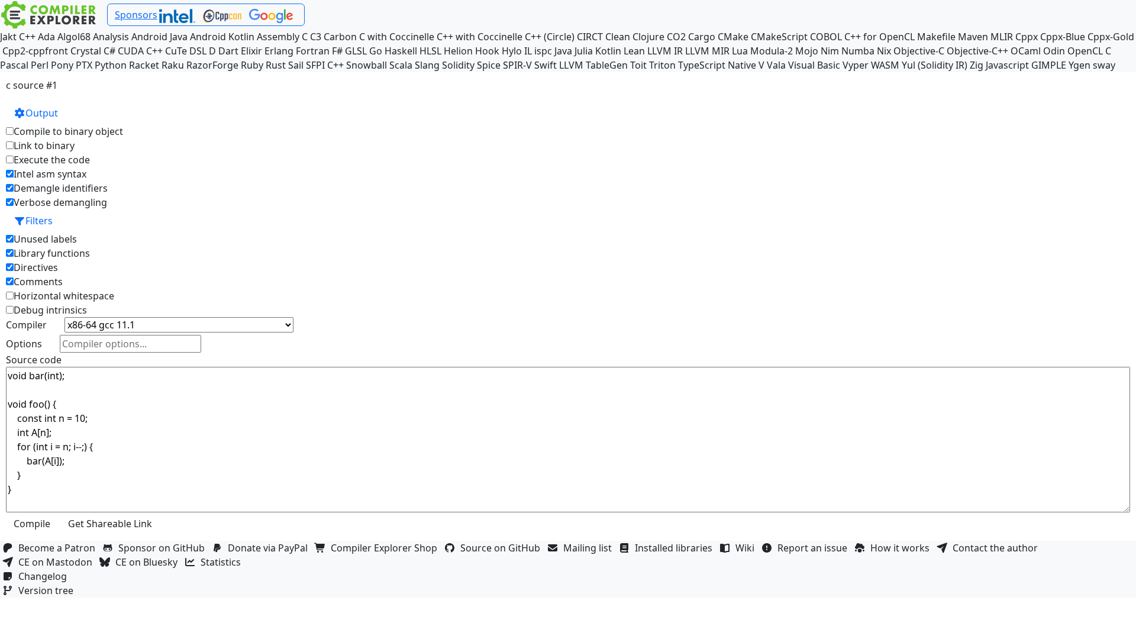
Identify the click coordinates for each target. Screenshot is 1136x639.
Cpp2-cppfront (35, 50)
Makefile (936, 36)
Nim (830, 50)
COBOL (826, 36)
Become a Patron (59, 547)
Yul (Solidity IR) (934, 65)
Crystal (85, 50)
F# (337, 50)
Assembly (278, 36)
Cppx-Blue (1062, 36)
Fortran (313, 50)
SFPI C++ (325, 65)
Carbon (340, 36)
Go (375, 50)
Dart (228, 50)
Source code (34, 359)
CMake (733, 36)
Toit (638, 65)
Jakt (8, 36)
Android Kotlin (222, 36)
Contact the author (998, 547)
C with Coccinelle (396, 36)
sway (1104, 65)
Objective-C (918, 50)
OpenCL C (1089, 50)
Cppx (1026, 36)
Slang (427, 65)
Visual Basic (814, 65)
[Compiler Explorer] (49, 15)
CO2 (676, 36)
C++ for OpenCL (879, 36)
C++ (27, 36)
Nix (884, 50)
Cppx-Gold (1110, 36)
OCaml (1026, 50)
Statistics (223, 562)
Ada (46, 36)
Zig (976, 65)
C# (109, 50)
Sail (296, 65)
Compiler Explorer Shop (386, 547)
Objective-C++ (977, 50)
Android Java (159, 36)
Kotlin (608, 50)
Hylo (512, 50)
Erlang (278, 50)
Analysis (111, 36)
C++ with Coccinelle (479, 36)
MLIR (1001, 36)
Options (24, 343)
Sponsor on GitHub (163, 547)
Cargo (701, 36)
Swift (545, 65)
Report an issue (814, 547)
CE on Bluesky (148, 562)
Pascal (14, 65)
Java (563, 50)
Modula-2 (771, 50)
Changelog (45, 576)
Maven (973, 36)
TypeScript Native (717, 65)
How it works (902, 547)
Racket (144, 65)
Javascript (1007, 65)
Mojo (806, 50)
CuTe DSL (185, 50)
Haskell (401, 50)
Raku (173, 65)
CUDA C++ (140, 50)
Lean (634, 50)
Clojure (648, 36)
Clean (617, 36)
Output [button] (41, 113)
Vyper (856, 65)
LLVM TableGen (593, 65)
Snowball (366, 65)
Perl (40, 65)
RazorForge (212, 65)
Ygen (1079, 65)
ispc (543, 50)
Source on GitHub (502, 547)
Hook (487, 50)
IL (528, 50)
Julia (584, 50)
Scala (400, 65)
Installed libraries (676, 547)
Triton (662, 65)
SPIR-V (517, 65)
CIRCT (590, 36)
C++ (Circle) (550, 36)
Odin (1054, 50)
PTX (84, 65)
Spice (489, 65)
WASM (885, 65)
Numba (857, 50)
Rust (276, 65)
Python (111, 65)
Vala (776, 65)
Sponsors (136, 14)
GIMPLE (1048, 65)
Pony (62, 65)
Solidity (458, 65)
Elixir (251, 50)
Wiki (747, 547)
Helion (458, 50)
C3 (315, 36)
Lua (740, 50)
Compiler (26, 324)
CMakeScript (779, 36)
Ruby (252, 65)
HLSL (430, 50)
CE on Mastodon (57, 562)
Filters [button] (39, 220)
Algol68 (74, 36)
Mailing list (590, 547)
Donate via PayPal (270, 547)
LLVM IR (665, 50)
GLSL (356, 50)
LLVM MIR (707, 50)
